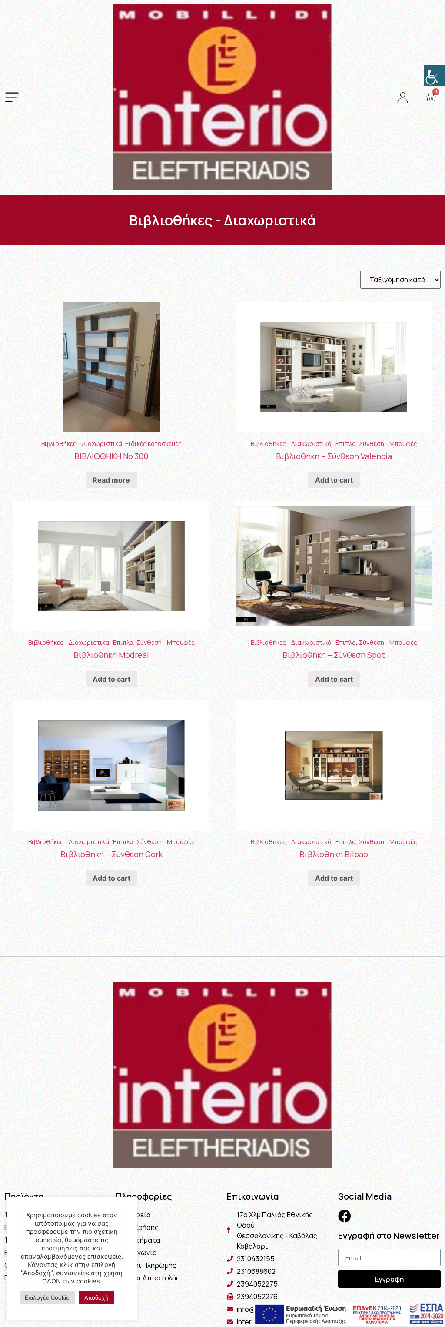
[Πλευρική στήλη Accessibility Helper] (434, 75)
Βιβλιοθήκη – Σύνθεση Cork (111, 854)
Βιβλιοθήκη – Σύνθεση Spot (333, 655)
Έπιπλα (345, 443)
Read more (111, 480)
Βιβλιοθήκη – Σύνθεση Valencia (334, 456)
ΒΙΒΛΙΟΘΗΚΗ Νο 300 (111, 456)
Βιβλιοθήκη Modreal (111, 655)
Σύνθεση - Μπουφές (388, 443)
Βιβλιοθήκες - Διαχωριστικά (81, 443)
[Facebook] (344, 1216)
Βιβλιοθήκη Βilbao (333, 854)
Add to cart (334, 480)
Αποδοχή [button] (96, 1297)
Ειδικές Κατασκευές (153, 443)
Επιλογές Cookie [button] (47, 1297)
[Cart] (430, 97)
